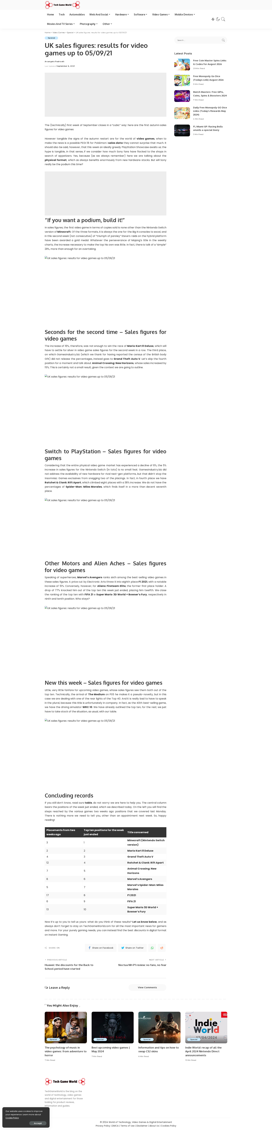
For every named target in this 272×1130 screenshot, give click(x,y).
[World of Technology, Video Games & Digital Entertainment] (62, 5)
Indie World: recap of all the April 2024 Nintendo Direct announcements (203, 1051)
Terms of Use (127, 1125)
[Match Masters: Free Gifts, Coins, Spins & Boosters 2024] (182, 96)
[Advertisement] (105, 95)
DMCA (115, 1125)
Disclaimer (141, 1125)
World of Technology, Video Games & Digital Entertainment (140, 1122)
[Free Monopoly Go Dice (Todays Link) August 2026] (182, 80)
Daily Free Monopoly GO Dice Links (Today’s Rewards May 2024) (210, 111)
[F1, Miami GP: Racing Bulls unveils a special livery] (182, 130)
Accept (38, 1123)
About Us (154, 1125)
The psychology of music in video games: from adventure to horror (66, 1051)
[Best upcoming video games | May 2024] (113, 1027)
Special (51, 38)
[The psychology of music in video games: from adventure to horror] (66, 1027)
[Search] (223, 19)
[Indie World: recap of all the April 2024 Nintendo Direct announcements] (206, 1027)
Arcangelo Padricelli (54, 61)
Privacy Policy (103, 1125)
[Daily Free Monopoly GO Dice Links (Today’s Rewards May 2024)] (182, 113)
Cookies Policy (168, 1125)
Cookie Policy (12, 1117)
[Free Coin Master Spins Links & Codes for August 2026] (182, 64)
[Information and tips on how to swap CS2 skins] (159, 1027)
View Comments (147, 987)
